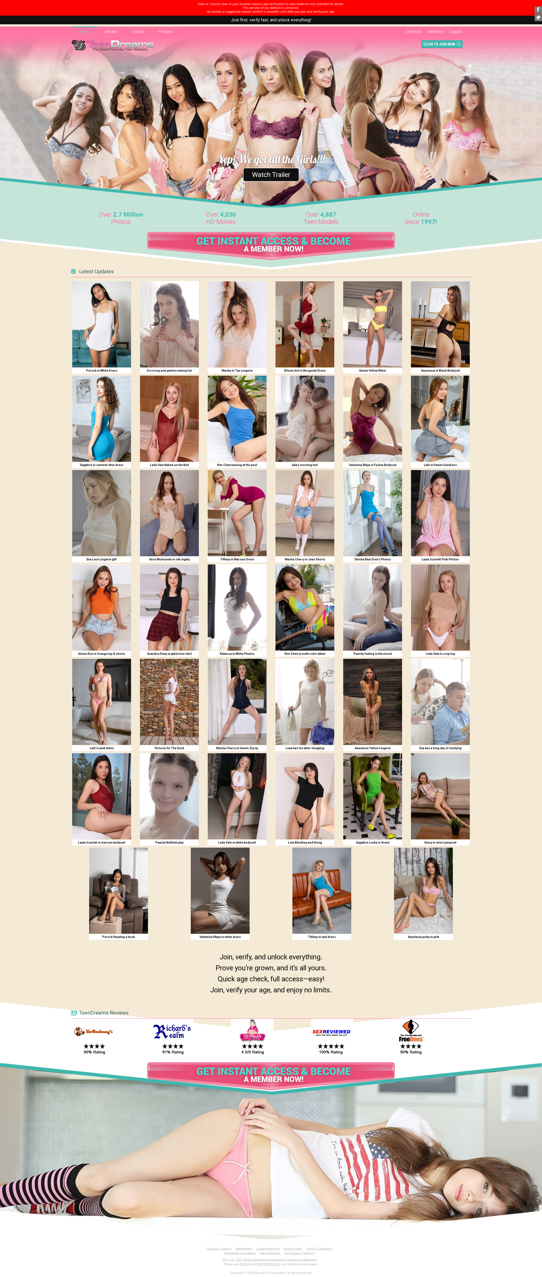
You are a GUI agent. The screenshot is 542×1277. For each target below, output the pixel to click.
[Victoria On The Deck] (169, 702)
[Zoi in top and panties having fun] (169, 324)
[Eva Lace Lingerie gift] (101, 513)
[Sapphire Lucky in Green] (372, 796)
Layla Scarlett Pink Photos (440, 559)
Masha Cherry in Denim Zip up (237, 748)
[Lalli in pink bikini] (101, 702)
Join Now (414, 31)
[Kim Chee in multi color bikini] (304, 607)
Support (456, 31)
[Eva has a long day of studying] (440, 702)
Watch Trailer (271, 175)
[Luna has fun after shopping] (304, 702)
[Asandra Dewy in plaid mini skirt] (169, 607)
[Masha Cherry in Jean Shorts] (304, 513)
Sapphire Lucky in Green (373, 842)
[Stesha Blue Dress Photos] (372, 513)
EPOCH (245, 1264)
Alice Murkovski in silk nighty (169, 559)
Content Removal (268, 1248)
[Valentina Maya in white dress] (220, 891)
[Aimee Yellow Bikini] (372, 324)
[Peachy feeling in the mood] (372, 607)
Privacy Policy (293, 1248)
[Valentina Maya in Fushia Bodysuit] (372, 419)
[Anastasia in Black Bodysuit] (440, 324)
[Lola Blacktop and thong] (304, 796)
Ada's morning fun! (305, 465)
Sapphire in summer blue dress (101, 465)
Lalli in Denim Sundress (440, 465)
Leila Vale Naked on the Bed (169, 465)
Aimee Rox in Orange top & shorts (101, 653)
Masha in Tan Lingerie (237, 370)
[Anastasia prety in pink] (423, 891)
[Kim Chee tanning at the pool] (237, 419)
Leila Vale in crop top (440, 653)
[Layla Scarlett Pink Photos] (440, 513)
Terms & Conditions (319, 1248)
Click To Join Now (439, 44)
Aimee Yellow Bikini (372, 370)
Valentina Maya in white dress (220, 937)
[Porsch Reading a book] (118, 891)
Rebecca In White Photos (237, 653)
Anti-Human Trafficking (299, 1253)
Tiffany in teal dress (322, 937)
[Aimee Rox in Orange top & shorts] (101, 607)
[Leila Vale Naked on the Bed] (169, 419)
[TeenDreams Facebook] (538, 10)
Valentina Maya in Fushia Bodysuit (373, 465)
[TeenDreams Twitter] (538, 17)
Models (111, 31)
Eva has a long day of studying (440, 748)
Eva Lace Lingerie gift (102, 559)
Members (435, 31)
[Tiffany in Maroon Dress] (237, 513)
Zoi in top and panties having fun (169, 370)
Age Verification (270, 1253)
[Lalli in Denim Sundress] (440, 419)
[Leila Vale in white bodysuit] (237, 796)
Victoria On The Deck (169, 748)
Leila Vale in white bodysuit (237, 842)
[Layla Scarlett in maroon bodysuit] (101, 796)
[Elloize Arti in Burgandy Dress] (304, 324)
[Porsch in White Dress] (101, 324)
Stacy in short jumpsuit (440, 842)
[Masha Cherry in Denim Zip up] (237, 702)
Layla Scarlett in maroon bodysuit (101, 842)
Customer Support (219, 1248)
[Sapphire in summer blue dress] (101, 419)
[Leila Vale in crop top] (440, 607)
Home (84, 31)
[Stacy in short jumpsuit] (440, 796)
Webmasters (243, 1248)
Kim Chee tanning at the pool (237, 465)
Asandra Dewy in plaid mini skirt (169, 653)
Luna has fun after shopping (305, 748)
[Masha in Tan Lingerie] (237, 324)
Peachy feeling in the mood (373, 653)
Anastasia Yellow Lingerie (373, 748)
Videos (138, 31)
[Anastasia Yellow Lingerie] (372, 702)
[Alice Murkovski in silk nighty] (169, 513)
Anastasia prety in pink (423, 937)
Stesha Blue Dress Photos (372, 559)
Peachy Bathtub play (169, 842)
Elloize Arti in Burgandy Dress (305, 370)
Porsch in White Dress (101, 370)
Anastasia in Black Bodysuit (440, 370)
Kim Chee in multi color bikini (305, 653)
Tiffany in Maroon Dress (237, 559)
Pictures (166, 31)
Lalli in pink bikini (102, 748)
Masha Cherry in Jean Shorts (305, 559)
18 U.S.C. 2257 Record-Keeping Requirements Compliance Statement (269, 1259)
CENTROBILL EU (268, 1264)
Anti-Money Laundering (240, 1253)
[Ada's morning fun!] (304, 419)
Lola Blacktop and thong (305, 842)
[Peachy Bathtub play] (169, 796)
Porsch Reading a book (118, 937)
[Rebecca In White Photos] (237, 607)
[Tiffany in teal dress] (321, 891)
